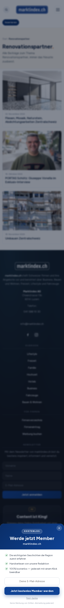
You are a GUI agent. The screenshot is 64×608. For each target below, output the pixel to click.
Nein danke (32, 598)
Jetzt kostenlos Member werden (32, 591)
